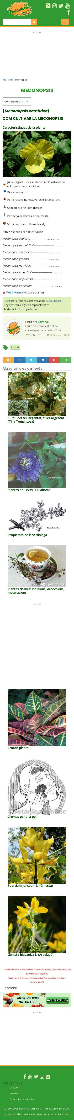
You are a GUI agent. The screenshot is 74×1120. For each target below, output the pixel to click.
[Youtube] (30, 1077)
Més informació (15, 292)
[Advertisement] (37, 56)
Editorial (43, 322)
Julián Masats (53, 300)
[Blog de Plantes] (48, 1077)
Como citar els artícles (21, 1099)
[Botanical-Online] (20, 8)
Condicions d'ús (13, 1114)
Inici (4, 79)
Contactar (14, 1087)
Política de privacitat (35, 1114)
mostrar (24, 101)
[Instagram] (42, 1077)
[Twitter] (36, 1077)
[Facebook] (24, 1077)
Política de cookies (58, 1114)
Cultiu (11, 79)
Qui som (14, 1093)
